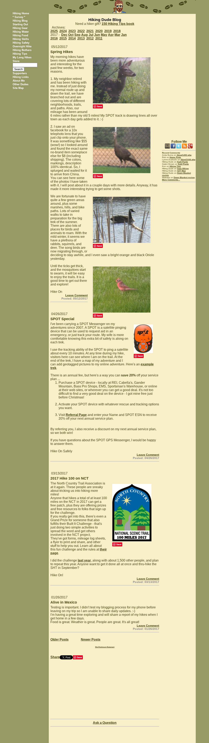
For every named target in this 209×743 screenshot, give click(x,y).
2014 (72, 38)
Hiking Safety (21, 42)
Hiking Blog (20, 20)
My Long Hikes (22, 57)
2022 (81, 31)
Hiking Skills (21, 39)
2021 (90, 31)
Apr (111, 34)
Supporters (20, 73)
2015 (63, 38)
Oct (70, 34)
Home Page (175, 157)
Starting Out (20, 24)
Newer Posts (90, 639)
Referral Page (76, 415)
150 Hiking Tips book (118, 23)
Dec (64, 34)
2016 (54, 38)
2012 (90, 38)
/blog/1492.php (184, 155)
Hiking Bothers (22, 50)
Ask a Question (105, 722)
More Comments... (171, 180)
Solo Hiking (183, 168)
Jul (91, 34)
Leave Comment (76, 295)
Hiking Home (21, 13)
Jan (124, 34)
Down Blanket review (184, 177)
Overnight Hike (22, 46)
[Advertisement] (179, 75)
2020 (99, 31)
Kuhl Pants (182, 162)
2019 (108, 31)
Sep (77, 34)
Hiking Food (20, 35)
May (104, 34)
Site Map (18, 88)
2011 (98, 38)
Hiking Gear (20, 28)
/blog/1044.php (188, 159)
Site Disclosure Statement (105, 647)
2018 (117, 31)
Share (55, 657)
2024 (63, 31)
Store (16, 61)
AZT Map (181, 171)
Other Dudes (20, 84)
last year (84, 560)
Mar (117, 34)
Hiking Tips (20, 53)
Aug (84, 34)
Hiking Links (21, 77)
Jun (97, 34)
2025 (54, 31)
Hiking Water (21, 31)
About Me (19, 80)
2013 (81, 38)
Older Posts (59, 639)
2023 (72, 31)
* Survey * (19, 17)
